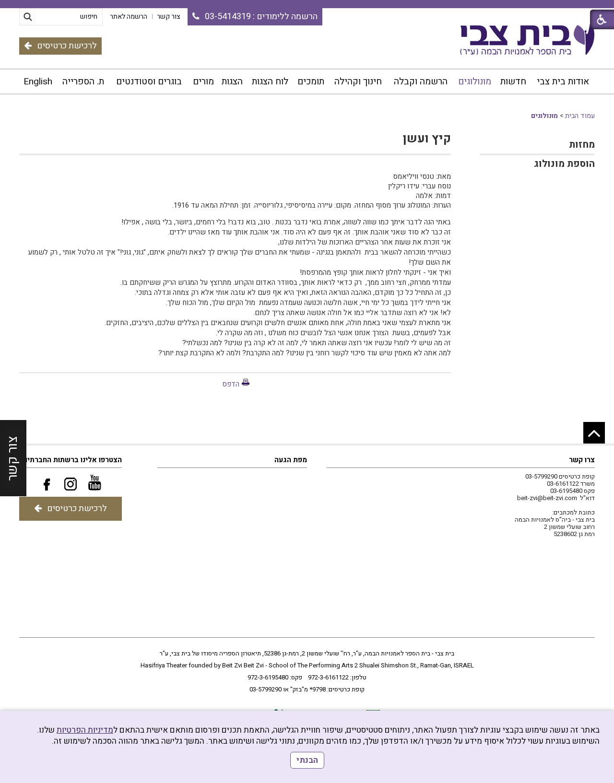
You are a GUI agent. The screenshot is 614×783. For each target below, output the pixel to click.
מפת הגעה (290, 460)
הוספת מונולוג (564, 164)
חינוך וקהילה (358, 81)
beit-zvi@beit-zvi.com (547, 498)
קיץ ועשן (427, 139)
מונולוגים (474, 81)
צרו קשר (582, 460)
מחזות (582, 145)
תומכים (310, 81)
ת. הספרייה (83, 81)
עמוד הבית (580, 116)
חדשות (513, 81)
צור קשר (12, 458)
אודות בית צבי (563, 81)
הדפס (230, 384)
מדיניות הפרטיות (85, 730)
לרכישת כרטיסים (67, 45)
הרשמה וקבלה (421, 81)
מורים (203, 81)
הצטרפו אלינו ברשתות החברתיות (71, 460)
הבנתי (307, 760)
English (38, 81)
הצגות (232, 81)
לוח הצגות (270, 81)
